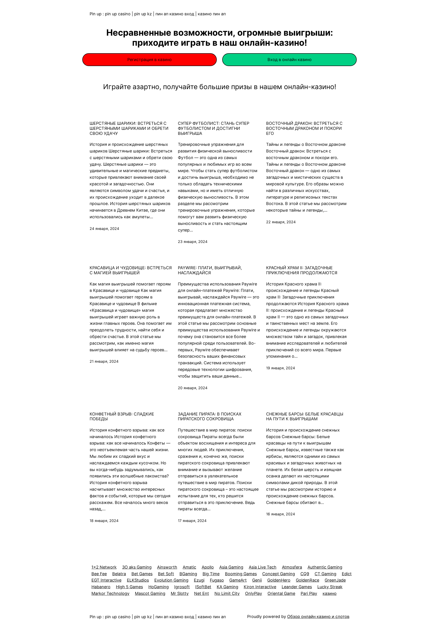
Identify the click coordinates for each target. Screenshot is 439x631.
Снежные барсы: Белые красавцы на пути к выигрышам (304, 416)
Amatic (189, 567)
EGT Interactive (106, 580)
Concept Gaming (278, 573)
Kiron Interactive (260, 586)
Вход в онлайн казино (290, 59)
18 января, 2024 (104, 520)
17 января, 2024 (192, 520)
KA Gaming (227, 586)
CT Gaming (325, 573)
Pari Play (309, 593)
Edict (347, 573)
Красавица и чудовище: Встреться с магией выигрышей (131, 270)
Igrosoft (182, 586)
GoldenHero (278, 580)
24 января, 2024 (104, 228)
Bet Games (142, 573)
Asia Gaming (231, 567)
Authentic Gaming (325, 567)
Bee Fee (99, 573)
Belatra (119, 573)
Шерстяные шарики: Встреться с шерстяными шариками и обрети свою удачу (129, 128)
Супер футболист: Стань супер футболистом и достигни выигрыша (213, 128)
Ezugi (199, 580)
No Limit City (227, 593)
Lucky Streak (330, 586)
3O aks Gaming (137, 567)
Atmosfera (292, 567)
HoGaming (158, 586)
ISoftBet (203, 586)
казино (330, 593)
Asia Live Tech (262, 567)
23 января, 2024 (192, 241)
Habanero (100, 586)
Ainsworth (167, 567)
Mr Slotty (180, 593)
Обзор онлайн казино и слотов (318, 616)
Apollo (208, 567)
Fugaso (217, 580)
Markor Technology (110, 593)
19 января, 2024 (280, 368)
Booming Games (241, 573)
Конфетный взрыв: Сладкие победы (122, 416)
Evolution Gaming (171, 580)
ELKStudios (138, 580)
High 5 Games (129, 586)
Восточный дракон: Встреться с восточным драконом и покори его (304, 128)
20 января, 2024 (192, 388)
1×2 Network (104, 567)
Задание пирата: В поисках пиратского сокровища (209, 416)
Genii (257, 580)
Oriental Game (281, 593)
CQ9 (304, 573)
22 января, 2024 (281, 222)
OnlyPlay (253, 593)
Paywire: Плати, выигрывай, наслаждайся (210, 270)
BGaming (188, 573)
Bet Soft (166, 573)
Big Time (211, 573)
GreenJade (335, 580)
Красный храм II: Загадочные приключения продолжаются (301, 270)
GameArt (238, 580)
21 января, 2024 (104, 361)
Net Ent (201, 593)
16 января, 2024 (280, 514)
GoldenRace (307, 580)
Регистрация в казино (149, 59)
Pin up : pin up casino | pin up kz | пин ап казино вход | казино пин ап (158, 13)
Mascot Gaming (150, 593)
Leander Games (297, 586)
